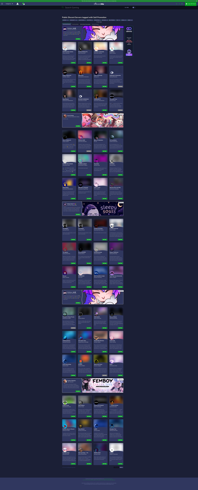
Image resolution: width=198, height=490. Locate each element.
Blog (111, 479)
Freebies (80, 364)
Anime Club (112, 340)
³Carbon (111, 452)
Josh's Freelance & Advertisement (67, 140)
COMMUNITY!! (97, 99)
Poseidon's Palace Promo (68, 317)
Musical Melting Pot (82, 51)
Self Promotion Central (68, 51)
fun (118, 20)
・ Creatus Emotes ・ (114, 405)
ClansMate (96, 164)
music (130, 20)
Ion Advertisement (114, 228)
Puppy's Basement (67, 75)
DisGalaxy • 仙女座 (71, 28)
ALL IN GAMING (82, 252)
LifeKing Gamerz (66, 340)
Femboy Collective (71, 380)
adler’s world (97, 187)
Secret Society (70, 115)
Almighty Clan (113, 429)
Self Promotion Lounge (99, 276)
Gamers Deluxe (113, 317)
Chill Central (97, 317)
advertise (90, 20)
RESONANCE (81, 276)
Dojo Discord (66, 99)
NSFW (126, 7)
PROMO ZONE (81, 140)
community (73, 20)
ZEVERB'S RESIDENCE (83, 99)
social (124, 20)
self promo (112, 20)
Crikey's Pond (66, 405)
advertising (82, 20)
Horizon (64, 276)
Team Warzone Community (116, 276)
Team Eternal (81, 429)
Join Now (78, 38)
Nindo (111, 364)
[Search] (62, 7)
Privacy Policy (97, 479)
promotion (97, 20)
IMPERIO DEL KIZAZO (68, 164)
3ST (79, 317)
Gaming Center (66, 452)
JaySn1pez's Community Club (115, 76)
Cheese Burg (65, 187)
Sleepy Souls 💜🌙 (71, 204)
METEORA (112, 164)
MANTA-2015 (97, 452)
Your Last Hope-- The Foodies (83, 453)
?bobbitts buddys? (82, 164)
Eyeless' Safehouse (114, 252)
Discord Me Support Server (108, 478)
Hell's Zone (80, 75)
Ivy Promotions (113, 140)
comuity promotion (98, 228)
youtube (105, 20)
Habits (95, 429)
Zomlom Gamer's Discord (68, 429)
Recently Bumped (95, 24)
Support (114, 479)
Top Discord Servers (66, 24)
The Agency (65, 252)
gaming (66, 20)
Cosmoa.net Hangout (99, 405)
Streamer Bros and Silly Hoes (115, 188)
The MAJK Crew (113, 99)
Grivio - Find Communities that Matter (88, 479)
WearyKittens (81, 405)
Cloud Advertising (67, 364)
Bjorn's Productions (98, 140)
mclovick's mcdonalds (99, 51)
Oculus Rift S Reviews (99, 340)
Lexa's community (98, 75)
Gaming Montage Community (98, 253)
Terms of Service (101, 479)
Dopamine (112, 51)
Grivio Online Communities (85, 24)
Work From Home (98, 364)
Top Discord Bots (75, 24)
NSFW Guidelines (107, 479)
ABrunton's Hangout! (83, 187)
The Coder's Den (82, 340)
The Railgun (65, 228)
